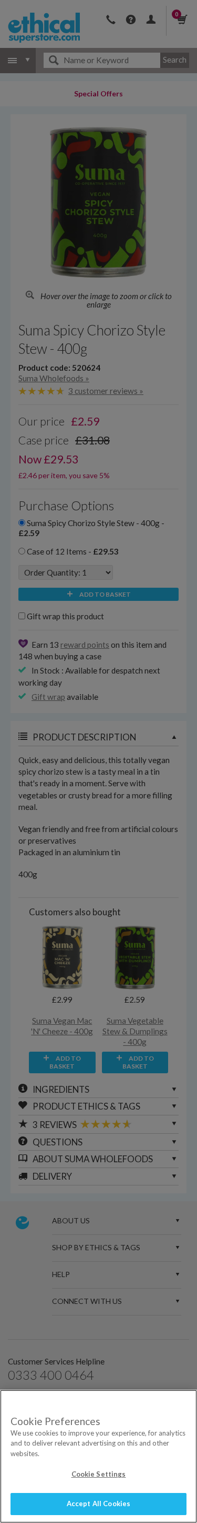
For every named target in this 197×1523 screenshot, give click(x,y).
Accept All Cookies (98, 1503)
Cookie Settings (98, 1474)
